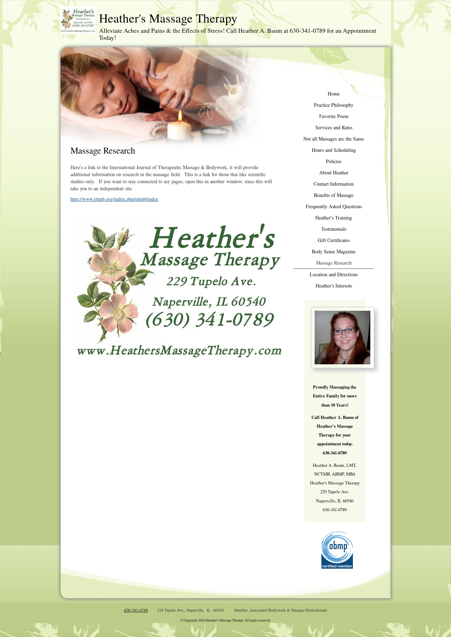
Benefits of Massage (333, 195)
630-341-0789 (136, 610)
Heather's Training (333, 217)
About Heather (333, 172)
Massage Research (334, 262)
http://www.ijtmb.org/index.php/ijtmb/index (114, 199)
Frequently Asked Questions (334, 206)
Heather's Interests (334, 285)
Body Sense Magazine (334, 251)
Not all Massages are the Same (333, 138)
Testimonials (333, 228)
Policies (333, 161)
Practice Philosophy (333, 104)
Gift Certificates (334, 240)
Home (334, 93)
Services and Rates (333, 127)
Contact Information (334, 183)
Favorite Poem (333, 116)
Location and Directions (334, 274)
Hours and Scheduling (334, 150)
